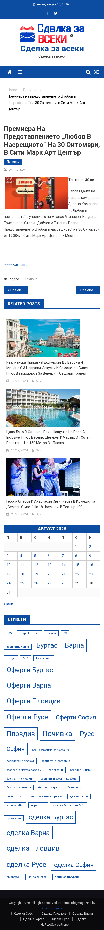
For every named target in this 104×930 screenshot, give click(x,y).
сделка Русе (26, 864)
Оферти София (76, 717)
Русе (87, 734)
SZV (39, 381)
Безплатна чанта (18, 646)
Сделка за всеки (52, 48)
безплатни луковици (20, 778)
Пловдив (21, 734)
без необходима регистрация (51, 750)
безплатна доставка (55, 761)
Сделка (80, 919)
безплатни (56, 770)
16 (91, 565)
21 (64, 574)
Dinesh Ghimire (51, 908)
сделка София (74, 864)
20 (50, 574)
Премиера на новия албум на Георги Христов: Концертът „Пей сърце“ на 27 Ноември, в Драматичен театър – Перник (19, 290)
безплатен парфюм (20, 761)
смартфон (14, 877)
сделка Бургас (51, 817)
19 (36, 574)
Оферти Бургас (30, 670)
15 (77, 565)
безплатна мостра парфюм (24, 770)
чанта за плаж (37, 877)
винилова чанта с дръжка (46, 796)
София (16, 748)
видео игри (14, 796)
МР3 (26, 658)
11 (22, 565)
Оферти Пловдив (33, 701)
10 (9, 565)
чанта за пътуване (67, 877)
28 (64, 583)
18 (22, 574)
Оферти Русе (27, 717)
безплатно (74, 787)
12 (36, 565)
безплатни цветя (49, 787)
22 (77, 574)
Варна (74, 645)
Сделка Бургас (33, 919)
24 (9, 583)
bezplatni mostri (29, 633)
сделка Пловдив (33, 848)
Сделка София (24, 913)
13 (50, 565)
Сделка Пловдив (54, 913)
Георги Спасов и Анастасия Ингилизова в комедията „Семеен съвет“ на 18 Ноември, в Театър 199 (50, 504)
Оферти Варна (29, 685)
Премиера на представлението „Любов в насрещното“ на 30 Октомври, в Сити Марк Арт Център (90, 290)
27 (50, 583)
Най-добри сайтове (55, 924)
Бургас (46, 645)
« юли (8, 604)
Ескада (11, 658)
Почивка (13, 161)
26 (36, 583)
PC (65, 633)
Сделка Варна (82, 913)
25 (22, 583)
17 (9, 574)
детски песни (79, 796)
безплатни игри (80, 770)
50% (9, 633)
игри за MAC (15, 805)
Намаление (43, 658)
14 (64, 565)
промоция (14, 818)
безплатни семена (19, 787)
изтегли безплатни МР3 (68, 805)
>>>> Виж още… (17, 265)
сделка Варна (28, 833)
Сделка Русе (60, 919)
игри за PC (38, 805)
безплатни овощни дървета (59, 778)
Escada (51, 633)
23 (91, 574)
